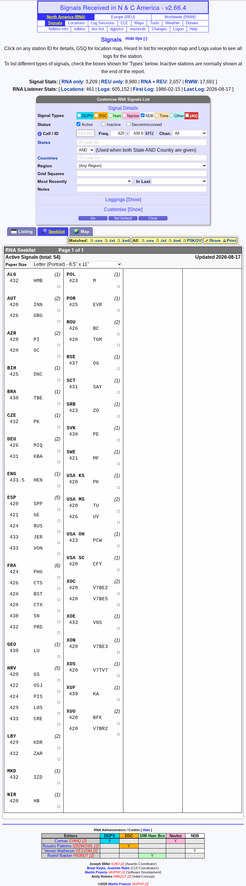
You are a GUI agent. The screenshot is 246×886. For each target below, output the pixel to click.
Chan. (165, 133)
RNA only (72, 81)
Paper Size (16, 264)
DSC (103, 116)
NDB (150, 116)
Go (93, 218)
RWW (191, 81)
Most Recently (52, 181)
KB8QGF (120, 876)
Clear (153, 218)
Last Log (194, 89)
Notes (44, 189)
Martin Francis (96, 872)
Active (87, 124)
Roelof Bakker (59, 855)
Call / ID (50, 133)
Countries (48, 158)
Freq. (104, 133)
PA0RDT (80, 855)
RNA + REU (154, 81)
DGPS (87, 116)
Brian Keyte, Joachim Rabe (108, 868)
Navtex (133, 116)
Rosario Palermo (57, 846)
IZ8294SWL (83, 846)
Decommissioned (147, 124)
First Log (143, 89)
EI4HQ (75, 841)
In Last (143, 181)
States (44, 142)
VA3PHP (114, 872)
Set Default (123, 218)
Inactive (114, 124)
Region (45, 165)
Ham (117, 116)
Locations (72, 89)
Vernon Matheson (59, 851)
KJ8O (115, 864)
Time (164, 116)
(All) (193, 116)
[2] (84, 841)
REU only (112, 81)
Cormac (61, 841)
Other (179, 116)
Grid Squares (51, 173)
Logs (104, 89)
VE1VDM (84, 851)
